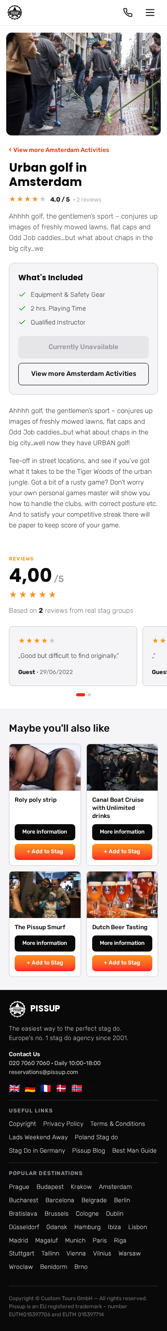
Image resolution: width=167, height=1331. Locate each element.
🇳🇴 (76, 1088)
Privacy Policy (63, 1124)
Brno (81, 1267)
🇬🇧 (14, 1088)
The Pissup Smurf (40, 927)
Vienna (76, 1253)
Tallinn (50, 1253)
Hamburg (87, 1227)
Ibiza (114, 1227)
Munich (75, 1240)
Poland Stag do (96, 1137)
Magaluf (46, 1240)
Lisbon (137, 1227)
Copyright (22, 1124)
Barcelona (59, 1200)
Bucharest (23, 1200)
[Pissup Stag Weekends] (14, 12)
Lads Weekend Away (38, 1137)
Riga (120, 1240)
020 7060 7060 (29, 1063)
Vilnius (102, 1253)
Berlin (122, 1200)
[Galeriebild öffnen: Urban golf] (83, 84)
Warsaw (129, 1253)
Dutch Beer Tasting (119, 927)
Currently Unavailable (83, 347)
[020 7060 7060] (128, 12)
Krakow (81, 1187)
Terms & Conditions (117, 1124)
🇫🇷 (45, 1088)
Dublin (114, 1213)
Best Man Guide (134, 1150)
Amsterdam (115, 1187)
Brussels (57, 1213)
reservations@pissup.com (43, 1072)
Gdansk (56, 1227)
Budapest (50, 1187)
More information (44, 831)
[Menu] (150, 12)
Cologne (87, 1213)
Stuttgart (21, 1253)
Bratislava (23, 1213)
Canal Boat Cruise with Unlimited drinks (118, 807)
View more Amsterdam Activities (59, 149)
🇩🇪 (30, 1088)
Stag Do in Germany (37, 1150)
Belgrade (94, 1200)
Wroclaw (21, 1267)
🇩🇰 (61, 1088)
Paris (100, 1240)
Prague (19, 1187)
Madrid (18, 1240)
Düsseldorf (24, 1227)
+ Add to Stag (45, 851)
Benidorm (53, 1267)
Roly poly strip (36, 799)
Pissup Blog (88, 1150)
